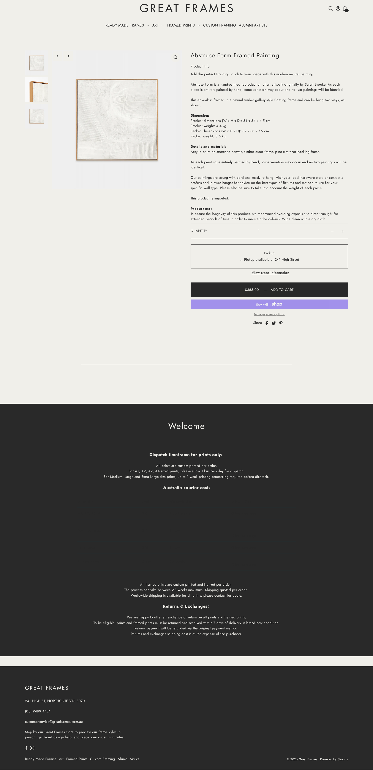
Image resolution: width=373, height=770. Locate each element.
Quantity (199, 230)
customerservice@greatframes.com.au (54, 721)
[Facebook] (26, 747)
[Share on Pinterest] (281, 322)
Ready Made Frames (40, 758)
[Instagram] (32, 747)
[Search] (330, 8)
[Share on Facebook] (267, 322)
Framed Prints (76, 758)
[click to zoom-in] (175, 57)
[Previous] (57, 56)
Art (61, 758)
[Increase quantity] (343, 231)
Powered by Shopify (334, 759)
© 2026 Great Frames (302, 759)
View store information (270, 272)
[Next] (68, 56)
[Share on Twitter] (274, 322)
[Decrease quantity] (332, 231)
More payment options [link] (269, 314)
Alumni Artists (128, 758)
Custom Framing (102, 758)
